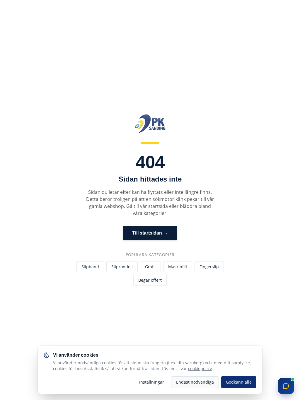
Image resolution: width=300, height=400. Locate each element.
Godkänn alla (239, 382)
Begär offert (150, 280)
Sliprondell (122, 266)
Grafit (150, 266)
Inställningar (151, 382)
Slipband (90, 266)
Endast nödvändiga (195, 382)
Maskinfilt (177, 266)
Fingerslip (209, 266)
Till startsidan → (150, 232)
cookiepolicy (200, 368)
